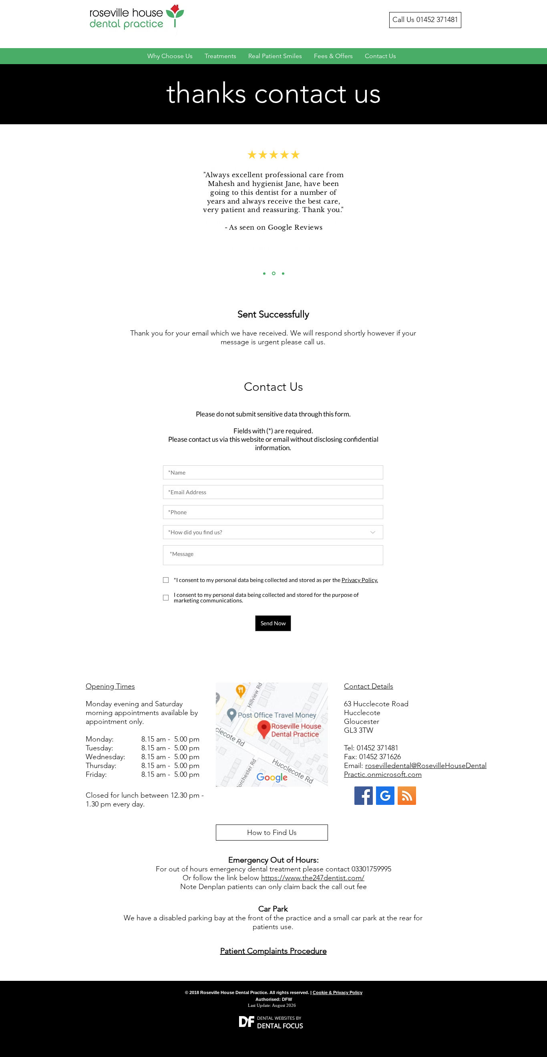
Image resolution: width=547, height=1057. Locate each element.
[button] (360, 579)
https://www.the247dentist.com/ (312, 877)
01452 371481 (437, 19)
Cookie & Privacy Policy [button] (337, 992)
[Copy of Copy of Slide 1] (283, 273)
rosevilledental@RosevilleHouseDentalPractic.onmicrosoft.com (415, 770)
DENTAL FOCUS (280, 1025)
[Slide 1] (264, 273)
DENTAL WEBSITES (276, 1018)
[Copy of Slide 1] (274, 273)
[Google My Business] (385, 795)
